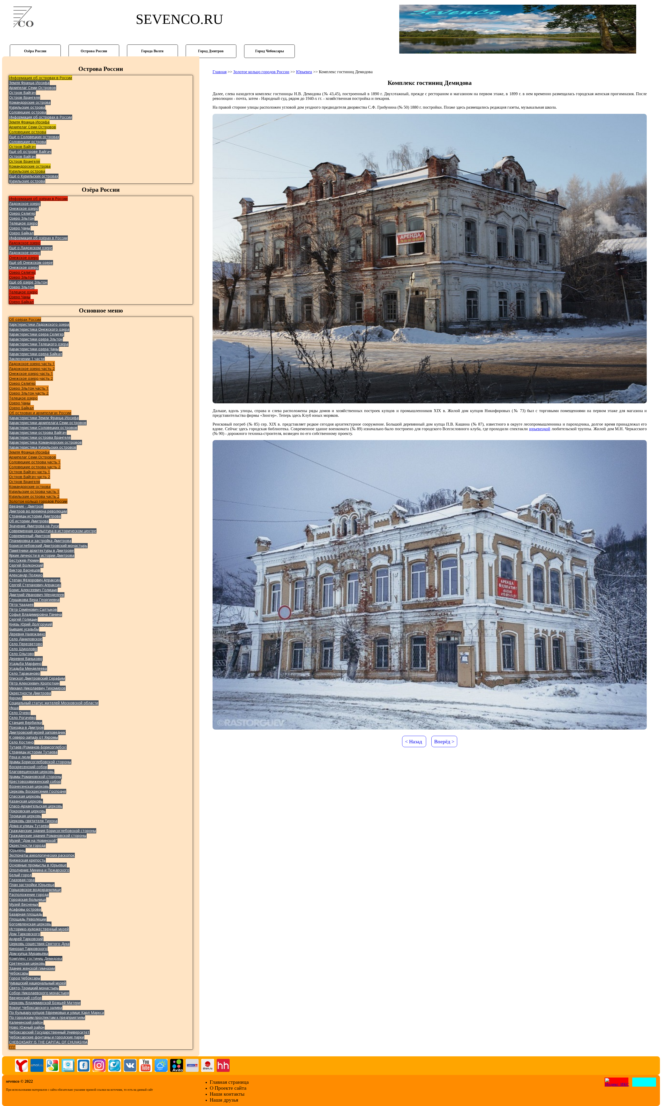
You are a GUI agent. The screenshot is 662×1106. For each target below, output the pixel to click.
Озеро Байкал (21, 233)
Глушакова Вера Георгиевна (34, 599)
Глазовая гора (22, 879)
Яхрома (15, 697)
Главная (220, 72)
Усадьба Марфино (25, 663)
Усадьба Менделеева (28, 668)
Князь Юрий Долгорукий (30, 624)
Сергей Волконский (26, 565)
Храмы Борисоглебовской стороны (40, 761)
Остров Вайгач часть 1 (29, 471)
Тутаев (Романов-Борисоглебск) (37, 747)
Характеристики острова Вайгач (37, 432)
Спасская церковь (25, 796)
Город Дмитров (211, 51)
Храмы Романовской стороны (35, 776)
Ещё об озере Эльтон (28, 282)
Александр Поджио (26, 575)
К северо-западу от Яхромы (33, 737)
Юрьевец (17, 850)
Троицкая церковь (25, 815)
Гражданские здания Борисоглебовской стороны (52, 830)
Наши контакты (227, 1094)
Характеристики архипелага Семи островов (47, 422)
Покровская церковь (27, 810)
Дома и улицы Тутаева (29, 825)
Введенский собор (25, 997)
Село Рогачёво (22, 717)
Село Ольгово (21, 653)
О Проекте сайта (228, 1088)
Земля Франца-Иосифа (29, 82)
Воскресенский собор (28, 766)
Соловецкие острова (27, 112)
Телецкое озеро (23, 223)
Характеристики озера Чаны (34, 348)
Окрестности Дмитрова (30, 693)
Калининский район (26, 1022)
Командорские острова (29, 102)
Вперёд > (444, 741)
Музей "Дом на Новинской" (33, 840)
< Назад (413, 741)
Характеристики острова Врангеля (40, 437)
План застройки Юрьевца (31, 884)
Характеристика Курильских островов (42, 447)
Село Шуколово (23, 648)
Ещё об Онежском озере (31, 262)
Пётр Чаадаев (21, 604)
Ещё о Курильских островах (33, 176)
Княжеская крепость (27, 860)
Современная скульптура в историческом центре (52, 530)
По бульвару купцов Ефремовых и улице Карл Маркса (56, 1012)
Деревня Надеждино (27, 634)
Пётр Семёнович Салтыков (33, 609)
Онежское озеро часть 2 (31, 378)
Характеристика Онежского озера (39, 329)
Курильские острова (27, 107)
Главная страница (229, 1082)
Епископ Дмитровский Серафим (37, 678)
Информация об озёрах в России (38, 198)
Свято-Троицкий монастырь (34, 987)
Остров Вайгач (22, 92)
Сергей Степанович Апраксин (35, 584)
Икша (14, 707)
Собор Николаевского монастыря (39, 992)
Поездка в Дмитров (26, 727)
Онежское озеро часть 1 (31, 373)
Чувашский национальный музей (37, 983)
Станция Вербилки (25, 722)
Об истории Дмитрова (29, 520)
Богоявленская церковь (30, 924)
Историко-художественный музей (39, 928)
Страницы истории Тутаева (33, 751)
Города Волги (152, 51)
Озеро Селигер (22, 213)
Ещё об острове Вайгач (30, 151)
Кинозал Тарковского (28, 948)
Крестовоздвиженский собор (35, 781)
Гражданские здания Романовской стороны (47, 835)
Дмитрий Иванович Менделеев (36, 594)
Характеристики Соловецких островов (43, 427)
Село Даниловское (25, 638)
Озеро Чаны (19, 228)
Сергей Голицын (23, 619)
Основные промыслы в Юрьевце (37, 865)
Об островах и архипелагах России (40, 412)
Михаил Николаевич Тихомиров (37, 688)
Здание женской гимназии (32, 968)
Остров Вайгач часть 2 (29, 476)
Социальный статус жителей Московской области (53, 702)
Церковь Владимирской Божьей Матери (44, 1002)
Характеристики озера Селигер (36, 334)
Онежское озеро (24, 208)
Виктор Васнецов (24, 570)
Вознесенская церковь (29, 786)
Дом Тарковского (24, 933)
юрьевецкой (539, 429)
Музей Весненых (23, 904)
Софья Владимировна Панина (35, 614)
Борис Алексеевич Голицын (33, 589)
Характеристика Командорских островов (45, 442)
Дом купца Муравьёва (28, 953)
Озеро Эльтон (21, 218)
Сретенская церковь (27, 963)
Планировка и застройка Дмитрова (40, 540)
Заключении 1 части (26, 358)
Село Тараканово (24, 673)
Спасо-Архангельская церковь (35, 806)
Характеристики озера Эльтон (36, 339)
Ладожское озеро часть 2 (32, 368)
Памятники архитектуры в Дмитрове (41, 550)
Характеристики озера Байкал (35, 353)
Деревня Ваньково (25, 658)
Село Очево (19, 712)
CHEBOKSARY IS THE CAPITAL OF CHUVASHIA (48, 1042)
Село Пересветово (25, 643)
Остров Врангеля (24, 97)
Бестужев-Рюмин (24, 560)
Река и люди (20, 756)
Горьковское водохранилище (35, 889)
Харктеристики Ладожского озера (39, 324)
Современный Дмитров (29, 535)
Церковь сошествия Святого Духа (39, 943)
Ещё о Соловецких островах (34, 136)
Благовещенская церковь (31, 771)
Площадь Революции (27, 919)
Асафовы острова (25, 909)
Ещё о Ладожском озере (30, 247)
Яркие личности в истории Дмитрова (41, 555)
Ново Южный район (26, 1027)
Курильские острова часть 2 (34, 496)
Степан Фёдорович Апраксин (34, 579)
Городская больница (27, 899)
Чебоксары (18, 973)
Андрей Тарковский (26, 938)
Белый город (20, 874)
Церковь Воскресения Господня (37, 791)
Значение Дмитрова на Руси (34, 525)
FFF (12, 1046)
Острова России (94, 51)
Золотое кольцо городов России (38, 501)
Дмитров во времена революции (38, 511)
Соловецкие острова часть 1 (34, 461)
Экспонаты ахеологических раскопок (41, 855)
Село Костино (21, 742)
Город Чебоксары (269, 51)
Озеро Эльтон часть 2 (28, 393)
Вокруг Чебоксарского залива (35, 1007)
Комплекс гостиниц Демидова (35, 958)
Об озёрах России (25, 319)
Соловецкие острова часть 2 (34, 466)
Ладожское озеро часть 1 (32, 363)
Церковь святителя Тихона (33, 820)
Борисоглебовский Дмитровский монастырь (48, 545)
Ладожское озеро (24, 203)
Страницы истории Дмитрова (35, 516)
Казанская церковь (26, 801)
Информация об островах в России (40, 77)
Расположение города (29, 894)
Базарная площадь (25, 914)
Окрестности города (27, 845)
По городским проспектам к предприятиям (47, 1017)
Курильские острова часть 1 (34, 491)
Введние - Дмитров (26, 506)
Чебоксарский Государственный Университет (49, 1032)
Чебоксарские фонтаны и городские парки (46, 1037)
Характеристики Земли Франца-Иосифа (44, 417)
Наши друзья (224, 1100)
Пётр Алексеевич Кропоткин (34, 683)
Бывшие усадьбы (24, 629)
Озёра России (35, 51)
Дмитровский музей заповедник (37, 732)
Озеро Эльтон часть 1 (28, 388)
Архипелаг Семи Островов (32, 87)
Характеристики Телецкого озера (38, 344)
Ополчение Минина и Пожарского (39, 869)
